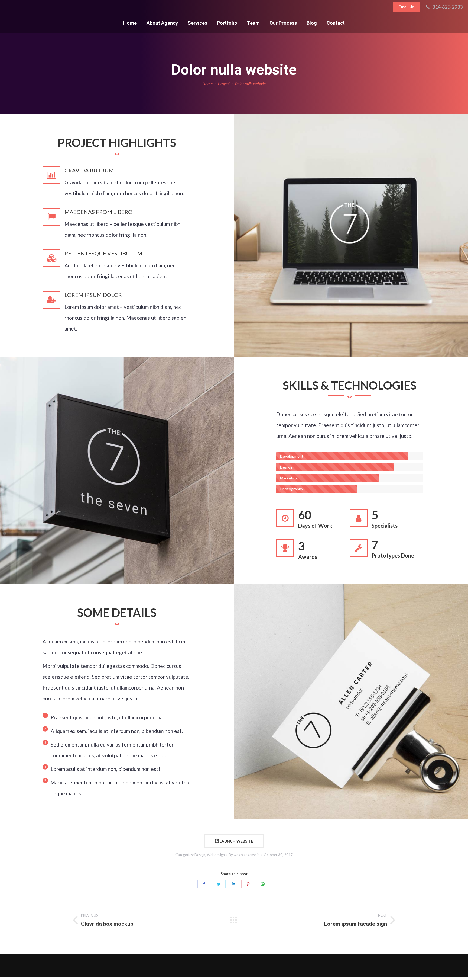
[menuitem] (130, 23)
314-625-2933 (447, 7)
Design (199, 855)
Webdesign (216, 855)
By (244, 855)
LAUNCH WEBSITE (236, 841)
